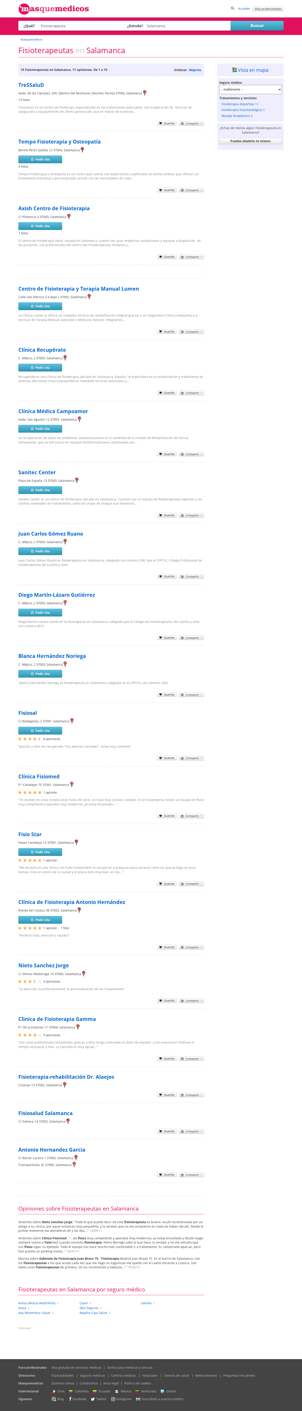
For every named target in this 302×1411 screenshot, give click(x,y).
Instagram (124, 1399)
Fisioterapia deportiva (238, 104)
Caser (84, 1303)
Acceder (244, 8)
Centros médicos (123, 1375)
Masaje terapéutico (236, 116)
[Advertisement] (250, 218)
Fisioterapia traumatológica (242, 110)
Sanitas (146, 1303)
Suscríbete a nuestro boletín (162, 1399)
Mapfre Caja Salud (93, 1313)
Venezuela (148, 1391)
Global (171, 1391)
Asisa (22, 1308)
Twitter (101, 1399)
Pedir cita (42, 159)
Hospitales (150, 1375)
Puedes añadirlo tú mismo (250, 141)
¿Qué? (29, 25)
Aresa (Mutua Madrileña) (36, 1303)
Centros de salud (176, 1375)
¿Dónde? (135, 25)
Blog (60, 1399)
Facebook (79, 1399)
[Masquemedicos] (53, 14)
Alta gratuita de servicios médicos (76, 1367)
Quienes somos (63, 1383)
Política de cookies (137, 1383)
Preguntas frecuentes (239, 1375)
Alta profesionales (268, 9)
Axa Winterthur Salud (34, 1313)
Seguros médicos (92, 1375)
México (126, 1391)
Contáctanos (89, 1383)
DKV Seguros (89, 1308)
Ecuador (105, 1391)
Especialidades (63, 1375)
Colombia (82, 1391)
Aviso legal (111, 1383)
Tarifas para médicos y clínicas (129, 1367)
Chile (61, 1391)
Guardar (169, 123)
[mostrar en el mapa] (144, 93)
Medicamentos (206, 1375)
